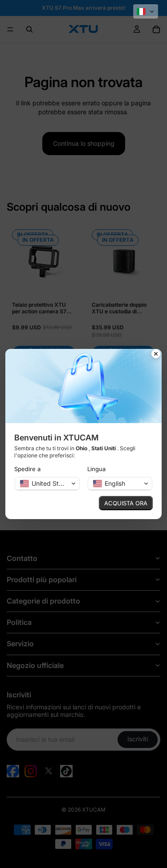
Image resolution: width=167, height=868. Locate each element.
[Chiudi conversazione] (156, 355)
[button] (145, 11)
